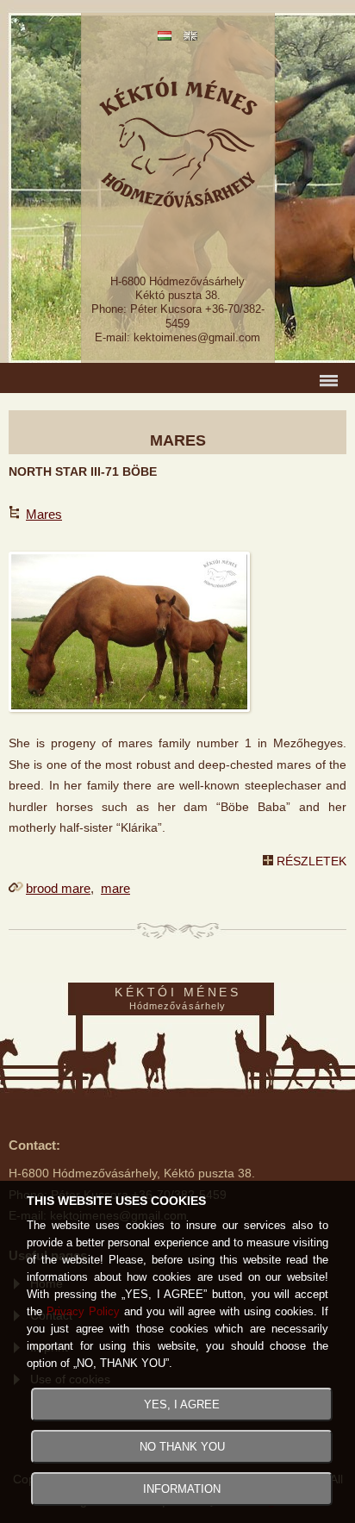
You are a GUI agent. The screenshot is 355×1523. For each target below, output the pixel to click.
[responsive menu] (177, 378)
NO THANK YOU (182, 1446)
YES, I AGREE (182, 1404)
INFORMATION (182, 1488)
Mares (44, 514)
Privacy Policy (83, 1311)
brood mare (58, 888)
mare (115, 888)
